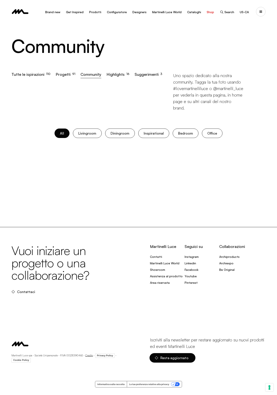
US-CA (244, 12)
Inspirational (154, 133)
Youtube (191, 276)
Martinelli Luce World (167, 12)
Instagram (192, 257)
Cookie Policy (21, 360)
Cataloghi (194, 12)
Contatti (156, 257)
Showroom (157, 269)
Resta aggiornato (174, 358)
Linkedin (190, 263)
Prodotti (95, 12)
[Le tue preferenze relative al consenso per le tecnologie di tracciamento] (269, 387)
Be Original (227, 269)
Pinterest (191, 282)
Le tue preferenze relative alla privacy (149, 384)
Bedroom (185, 133)
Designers (139, 12)
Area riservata (160, 282)
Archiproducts (229, 257)
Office (212, 133)
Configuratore (117, 12)
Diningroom (120, 133)
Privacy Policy (105, 355)
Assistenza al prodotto (166, 276)
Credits (89, 355)
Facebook (191, 269)
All (62, 133)
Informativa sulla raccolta (111, 384)
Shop (210, 12)
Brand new (52, 12)
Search (229, 12)
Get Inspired (75, 12)
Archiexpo (226, 263)
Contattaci (26, 292)
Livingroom (87, 133)
